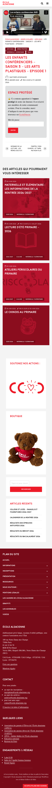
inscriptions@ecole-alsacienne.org (17, 692)
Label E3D (8, 757)
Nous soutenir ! (10, 587)
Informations (9, 565)
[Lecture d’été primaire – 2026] (26, 240)
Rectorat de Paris (10, 741)
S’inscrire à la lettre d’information (16, 707)
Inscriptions (8, 571)
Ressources (8, 582)
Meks (34, 779)
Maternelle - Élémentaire (15, 52)
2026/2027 (9, 256)
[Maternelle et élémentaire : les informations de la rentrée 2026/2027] (26, 197)
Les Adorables (9, 609)
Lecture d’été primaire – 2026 (22, 229)
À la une (19, 256)
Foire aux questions (10, 664)
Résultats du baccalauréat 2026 (25, 536)
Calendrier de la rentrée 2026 (24, 517)
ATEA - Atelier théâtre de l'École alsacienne (21, 736)
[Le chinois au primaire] (26, 325)
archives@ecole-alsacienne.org (15, 697)
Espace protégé (22, 49)
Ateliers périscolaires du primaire (23, 271)
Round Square (9, 762)
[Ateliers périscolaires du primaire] (26, 282)
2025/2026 (9, 214)
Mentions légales (11, 593)
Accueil (6, 560)
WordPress (45, 777)
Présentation (9, 576)
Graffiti (6, 603)
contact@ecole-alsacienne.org (15, 703)
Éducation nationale (11, 738)
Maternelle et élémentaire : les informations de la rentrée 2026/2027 (25, 189)
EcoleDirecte (24, 114)
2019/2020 (10, 49)
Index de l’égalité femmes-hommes (17, 760)
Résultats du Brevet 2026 (22, 531)
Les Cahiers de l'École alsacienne (18, 598)
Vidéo (29, 52)
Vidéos (6, 614)
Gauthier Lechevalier (18, 77)
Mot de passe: (14, 119)
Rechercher (26, 489)
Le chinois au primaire (20, 312)
